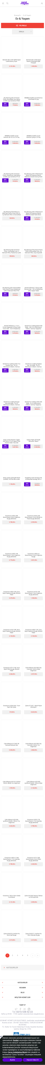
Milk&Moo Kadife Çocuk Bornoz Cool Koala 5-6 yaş (33, 98)
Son (38, 955)
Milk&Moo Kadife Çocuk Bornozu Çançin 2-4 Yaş (33, 136)
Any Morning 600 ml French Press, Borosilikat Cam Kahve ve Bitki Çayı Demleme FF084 (11, 99)
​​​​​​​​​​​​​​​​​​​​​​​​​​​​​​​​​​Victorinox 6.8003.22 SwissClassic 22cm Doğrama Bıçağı (33, 555)
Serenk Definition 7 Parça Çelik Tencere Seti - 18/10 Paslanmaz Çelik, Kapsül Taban (33, 289)
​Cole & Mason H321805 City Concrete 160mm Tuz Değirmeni (33, 745)
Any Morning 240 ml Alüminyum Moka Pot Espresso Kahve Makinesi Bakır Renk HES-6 (33, 213)
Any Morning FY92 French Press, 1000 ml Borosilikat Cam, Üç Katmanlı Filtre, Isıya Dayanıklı (33, 251)
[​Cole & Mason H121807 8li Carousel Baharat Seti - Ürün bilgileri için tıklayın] (11, 730)
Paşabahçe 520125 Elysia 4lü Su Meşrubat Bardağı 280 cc (33, 478)
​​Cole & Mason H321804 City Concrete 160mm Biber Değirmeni (33, 669)
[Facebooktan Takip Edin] (20, 1009)
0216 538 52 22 (24, 1012)
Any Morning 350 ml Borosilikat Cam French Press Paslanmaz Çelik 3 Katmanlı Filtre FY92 (12, 289)
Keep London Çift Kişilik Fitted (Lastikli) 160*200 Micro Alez (11, 478)
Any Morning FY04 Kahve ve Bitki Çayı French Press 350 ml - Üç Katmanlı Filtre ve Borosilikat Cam (11, 214)
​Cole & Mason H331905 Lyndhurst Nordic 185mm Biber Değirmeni (33, 783)
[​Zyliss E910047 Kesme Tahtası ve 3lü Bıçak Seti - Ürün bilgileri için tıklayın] (33, 882)
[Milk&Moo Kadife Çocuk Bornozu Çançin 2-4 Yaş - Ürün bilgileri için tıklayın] (33, 123)
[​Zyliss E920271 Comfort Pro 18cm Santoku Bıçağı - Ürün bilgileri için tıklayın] (33, 920)
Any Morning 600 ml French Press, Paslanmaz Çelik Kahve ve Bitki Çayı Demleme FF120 (11, 175)
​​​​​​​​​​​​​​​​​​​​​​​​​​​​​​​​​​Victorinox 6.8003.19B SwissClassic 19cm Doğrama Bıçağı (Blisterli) (11, 555)
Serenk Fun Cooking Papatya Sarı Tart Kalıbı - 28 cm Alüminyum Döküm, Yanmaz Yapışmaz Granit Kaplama (33, 366)
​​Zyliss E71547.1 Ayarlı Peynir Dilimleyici (33, 706)
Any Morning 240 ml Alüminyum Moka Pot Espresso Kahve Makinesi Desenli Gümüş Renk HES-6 (33, 176)
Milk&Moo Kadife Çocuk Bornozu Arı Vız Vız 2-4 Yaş (11, 136)
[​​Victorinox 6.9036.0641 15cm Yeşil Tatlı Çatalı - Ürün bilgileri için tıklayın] (11, 692)
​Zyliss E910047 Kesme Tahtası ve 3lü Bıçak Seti (33, 896)
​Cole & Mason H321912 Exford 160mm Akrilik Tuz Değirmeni (11, 782)
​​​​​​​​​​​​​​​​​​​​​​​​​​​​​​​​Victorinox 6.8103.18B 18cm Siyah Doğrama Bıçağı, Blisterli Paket (11, 631)
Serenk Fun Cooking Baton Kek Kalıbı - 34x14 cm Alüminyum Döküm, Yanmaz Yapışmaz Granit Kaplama (33, 328)
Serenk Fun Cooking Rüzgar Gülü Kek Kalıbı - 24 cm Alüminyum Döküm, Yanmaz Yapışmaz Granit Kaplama (11, 404)
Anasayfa (17, 15)
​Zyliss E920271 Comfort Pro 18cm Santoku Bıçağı (33, 934)
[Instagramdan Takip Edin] (24, 1009)
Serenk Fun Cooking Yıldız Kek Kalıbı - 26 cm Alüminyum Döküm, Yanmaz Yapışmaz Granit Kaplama (33, 404)
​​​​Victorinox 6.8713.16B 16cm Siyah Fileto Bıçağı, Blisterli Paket (11, 669)
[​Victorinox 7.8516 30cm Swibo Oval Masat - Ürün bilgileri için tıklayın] (11, 882)
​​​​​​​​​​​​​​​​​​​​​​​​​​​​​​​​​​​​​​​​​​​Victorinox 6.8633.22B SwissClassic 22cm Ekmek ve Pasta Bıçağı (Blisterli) (33, 517)
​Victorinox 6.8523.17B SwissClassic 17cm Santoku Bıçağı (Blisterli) (33, 821)
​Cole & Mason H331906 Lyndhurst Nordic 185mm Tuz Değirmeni (11, 821)
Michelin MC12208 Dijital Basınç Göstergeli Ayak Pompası (33, 61)
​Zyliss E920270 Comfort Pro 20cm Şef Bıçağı (11, 934)
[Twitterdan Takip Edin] (16, 1009)
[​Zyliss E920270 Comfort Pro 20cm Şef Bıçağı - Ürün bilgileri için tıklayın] (11, 920)
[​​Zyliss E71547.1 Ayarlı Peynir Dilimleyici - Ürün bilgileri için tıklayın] (33, 692)
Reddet (16, 1040)
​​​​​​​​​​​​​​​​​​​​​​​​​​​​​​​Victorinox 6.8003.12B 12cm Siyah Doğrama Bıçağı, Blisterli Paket (33, 631)
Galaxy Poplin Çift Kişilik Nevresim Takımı (33, 440)
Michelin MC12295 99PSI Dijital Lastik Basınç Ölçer (12, 60)
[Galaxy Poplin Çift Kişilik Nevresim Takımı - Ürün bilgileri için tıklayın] (33, 426)
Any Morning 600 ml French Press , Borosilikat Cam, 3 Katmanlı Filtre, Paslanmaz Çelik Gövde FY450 (11, 252)
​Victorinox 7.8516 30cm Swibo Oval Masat (11, 896)
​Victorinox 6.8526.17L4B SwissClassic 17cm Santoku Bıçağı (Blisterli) (11, 859)
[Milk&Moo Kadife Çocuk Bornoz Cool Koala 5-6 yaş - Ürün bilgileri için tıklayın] (33, 85)
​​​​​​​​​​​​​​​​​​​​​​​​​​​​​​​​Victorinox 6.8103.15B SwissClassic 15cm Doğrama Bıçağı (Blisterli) (33, 593)
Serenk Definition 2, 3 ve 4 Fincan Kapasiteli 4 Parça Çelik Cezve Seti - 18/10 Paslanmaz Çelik (11, 328)
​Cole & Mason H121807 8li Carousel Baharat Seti (11, 744)
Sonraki (33, 955)
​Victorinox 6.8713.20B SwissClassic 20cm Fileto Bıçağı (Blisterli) (33, 859)
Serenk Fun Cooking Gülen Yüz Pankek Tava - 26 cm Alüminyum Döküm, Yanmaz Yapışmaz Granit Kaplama (11, 366)
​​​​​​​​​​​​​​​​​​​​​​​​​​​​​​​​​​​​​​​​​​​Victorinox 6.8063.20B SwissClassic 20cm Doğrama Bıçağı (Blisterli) (11, 517)
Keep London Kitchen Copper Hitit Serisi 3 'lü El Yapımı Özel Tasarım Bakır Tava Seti (11, 441)
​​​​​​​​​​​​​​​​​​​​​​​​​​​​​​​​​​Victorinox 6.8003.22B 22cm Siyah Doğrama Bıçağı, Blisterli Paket (11, 593)
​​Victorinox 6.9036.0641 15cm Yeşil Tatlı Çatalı (11, 706)
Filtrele (23, 25)
